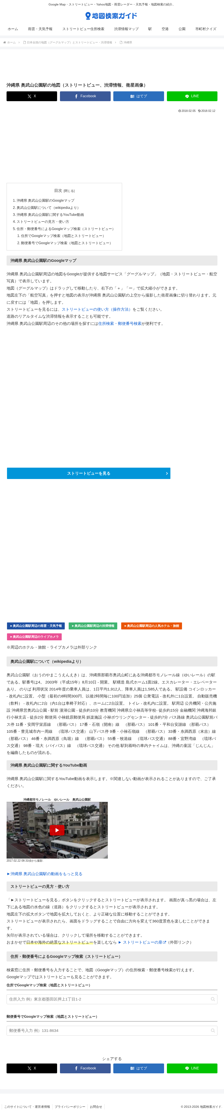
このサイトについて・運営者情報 (27, 1106)
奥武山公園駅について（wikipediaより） (48, 208)
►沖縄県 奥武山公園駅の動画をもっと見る (44, 874)
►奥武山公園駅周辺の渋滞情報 (93, 625)
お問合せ (96, 1106)
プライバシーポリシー (70, 1106)
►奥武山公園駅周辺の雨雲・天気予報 (36, 625)
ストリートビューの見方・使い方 (43, 221)
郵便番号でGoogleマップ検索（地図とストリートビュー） (67, 243)
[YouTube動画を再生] (57, 830)
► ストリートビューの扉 (140, 942)
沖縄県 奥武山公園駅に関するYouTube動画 (50, 214)
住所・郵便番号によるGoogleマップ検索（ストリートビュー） (66, 229)
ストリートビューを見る (88, 473)
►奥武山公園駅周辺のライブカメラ (34, 636)
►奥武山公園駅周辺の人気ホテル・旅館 (151, 625)
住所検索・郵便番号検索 (120, 323)
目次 (58, 190)
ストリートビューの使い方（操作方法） (97, 309)
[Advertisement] (112, 67)
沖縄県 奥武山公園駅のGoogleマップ (45, 200)
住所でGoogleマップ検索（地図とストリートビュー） (63, 236)
